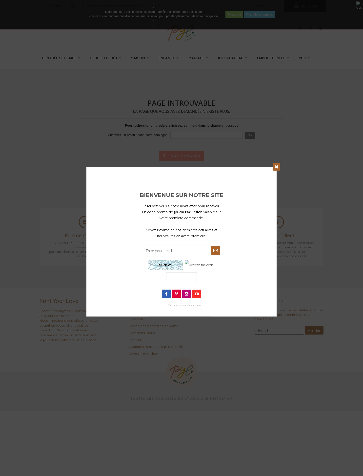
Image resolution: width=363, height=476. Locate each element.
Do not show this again (184, 305)
